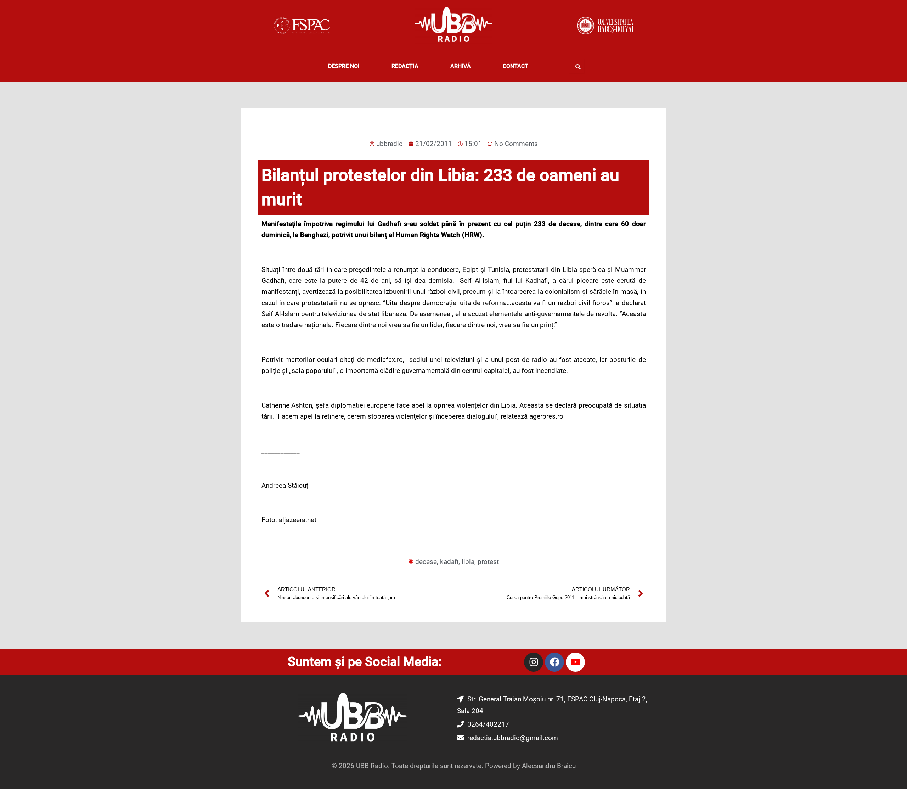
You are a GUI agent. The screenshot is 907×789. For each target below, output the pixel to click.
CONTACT (515, 66)
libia (468, 562)
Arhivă (460, 66)
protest (488, 562)
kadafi (449, 562)
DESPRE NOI (344, 66)
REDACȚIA (404, 66)
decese (426, 562)
